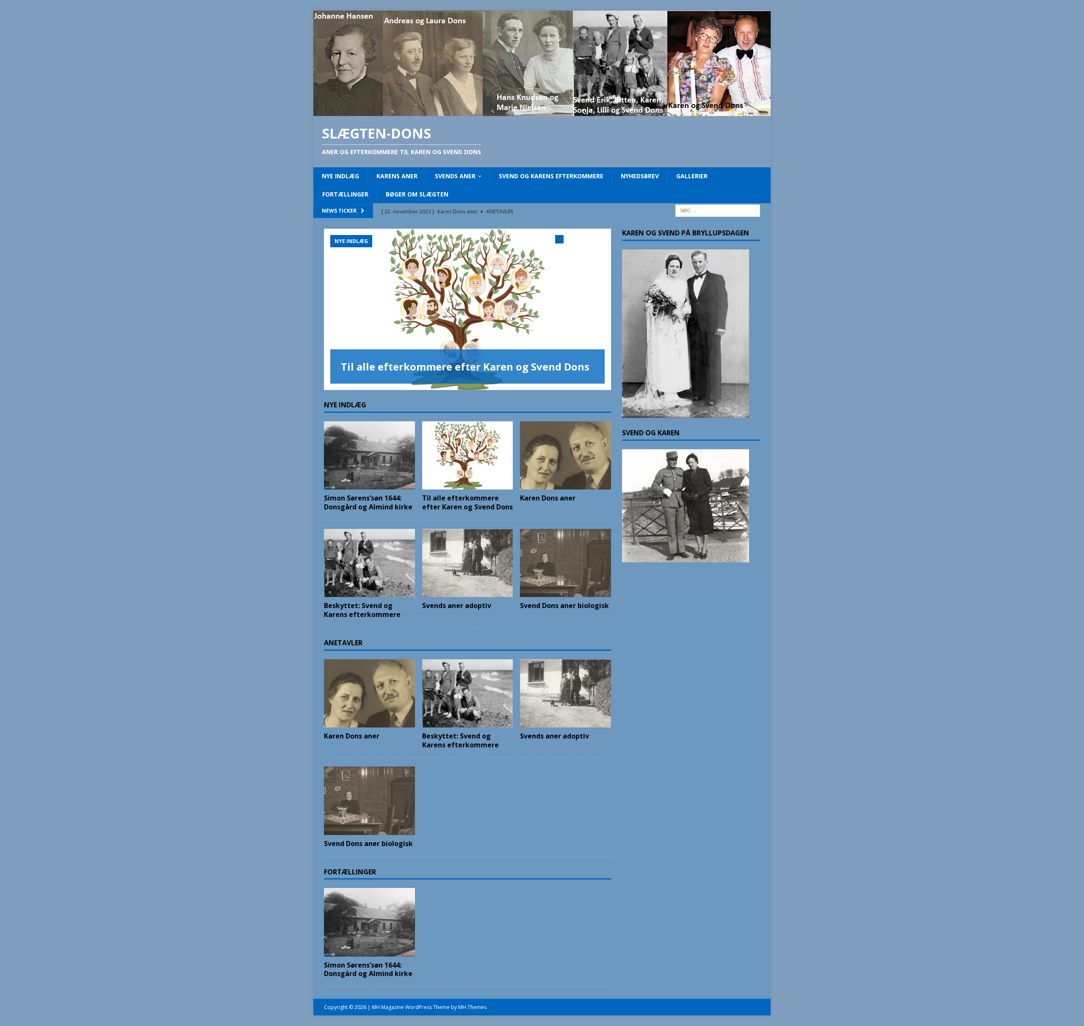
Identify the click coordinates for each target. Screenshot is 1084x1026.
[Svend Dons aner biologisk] (565, 563)
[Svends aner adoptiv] (467, 563)
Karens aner (397, 176)
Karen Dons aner (547, 498)
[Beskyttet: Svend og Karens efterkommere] (369, 563)
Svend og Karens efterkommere (551, 176)
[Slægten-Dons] (542, 111)
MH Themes (472, 1007)
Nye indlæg (340, 176)
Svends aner (455, 176)
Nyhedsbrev (640, 176)
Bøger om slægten (417, 194)
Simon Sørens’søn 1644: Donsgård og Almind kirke (368, 502)
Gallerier (692, 176)
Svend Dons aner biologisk (564, 605)
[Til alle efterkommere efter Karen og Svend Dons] (467, 309)
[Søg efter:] (717, 210)
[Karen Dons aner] (565, 455)
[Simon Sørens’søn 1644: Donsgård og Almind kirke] (369, 455)
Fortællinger (345, 194)
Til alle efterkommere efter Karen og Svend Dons (465, 366)
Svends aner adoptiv (456, 605)
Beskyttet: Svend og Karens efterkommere (362, 610)
